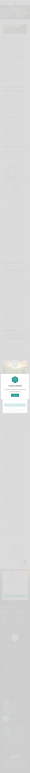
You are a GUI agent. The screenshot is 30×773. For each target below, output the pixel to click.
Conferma (15, 395)
